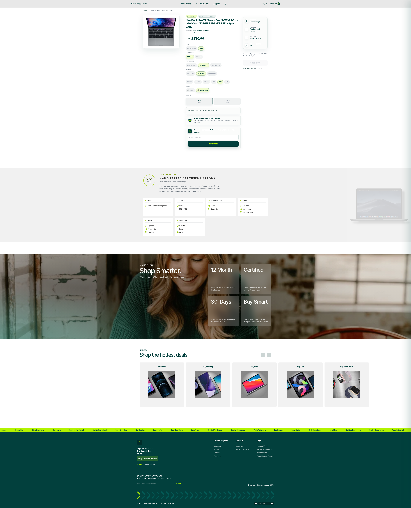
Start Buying (186, 4)
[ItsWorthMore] (139, 3)
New (199, 101)
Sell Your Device (202, 4)
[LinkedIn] (264, 503)
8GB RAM (190, 73)
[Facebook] (272, 503)
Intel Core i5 (191, 65)
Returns (217, 453)
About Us (239, 446)
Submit (178, 484)
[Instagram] (260, 503)
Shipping (217, 456)
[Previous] (263, 355)
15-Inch (198, 57)
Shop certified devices (147, 459)
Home (145, 11)
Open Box (227, 101)
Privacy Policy (262, 446)
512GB (206, 82)
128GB (189, 82)
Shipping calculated (249, 68)
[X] (268, 503)
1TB (214, 82)
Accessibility (262, 453)
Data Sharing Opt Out (265, 456)
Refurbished (191, 48)
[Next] (269, 355)
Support (216, 4)
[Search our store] (225, 4)
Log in (264, 4)
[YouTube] (256, 503)
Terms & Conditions (264, 449)
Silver (191, 90)
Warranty (217, 449)
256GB (198, 82)
